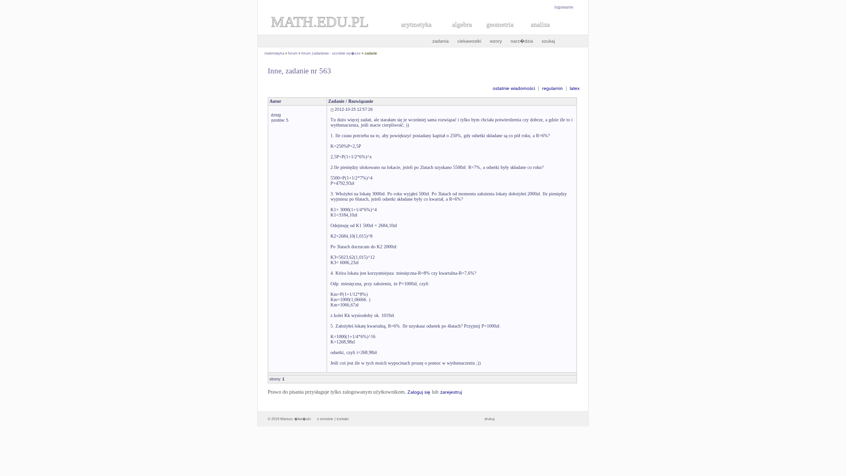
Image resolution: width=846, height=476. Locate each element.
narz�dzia (522, 41)
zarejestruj (451, 392)
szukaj (548, 41)
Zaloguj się (418, 392)
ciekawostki (469, 41)
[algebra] (458, 31)
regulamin (552, 88)
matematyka (274, 53)
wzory (496, 41)
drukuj (489, 419)
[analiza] (540, 31)
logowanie (564, 7)
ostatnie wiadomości (514, 88)
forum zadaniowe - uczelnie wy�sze (331, 53)
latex (575, 88)
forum (292, 53)
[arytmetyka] (416, 31)
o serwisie (325, 419)
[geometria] (498, 31)
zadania (440, 41)
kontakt (343, 419)
